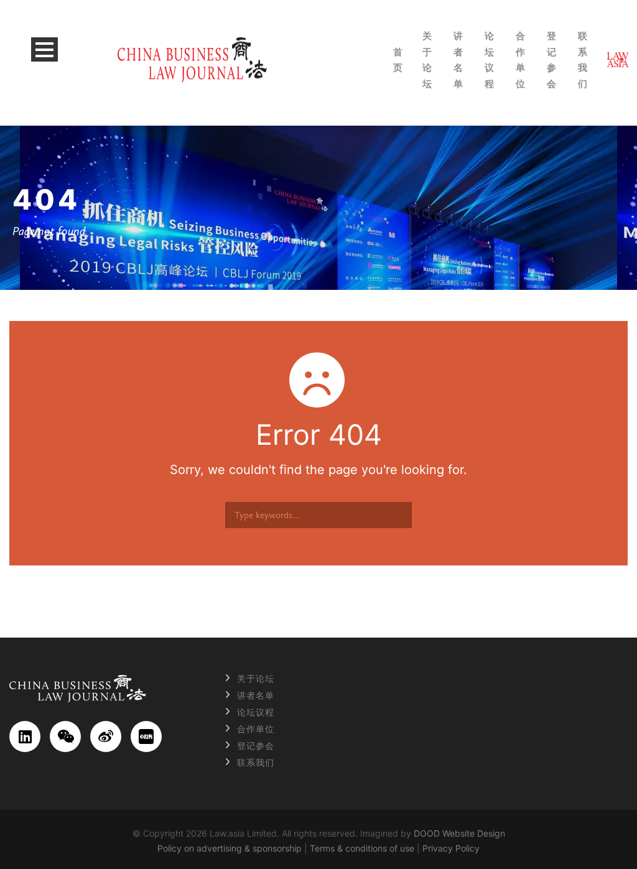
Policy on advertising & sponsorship (229, 848)
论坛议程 (490, 60)
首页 (398, 60)
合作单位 (521, 60)
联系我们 (583, 60)
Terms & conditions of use (362, 848)
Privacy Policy (451, 848)
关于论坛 (427, 60)
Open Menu (44, 49)
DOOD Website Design (459, 833)
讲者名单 (458, 60)
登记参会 (552, 60)
